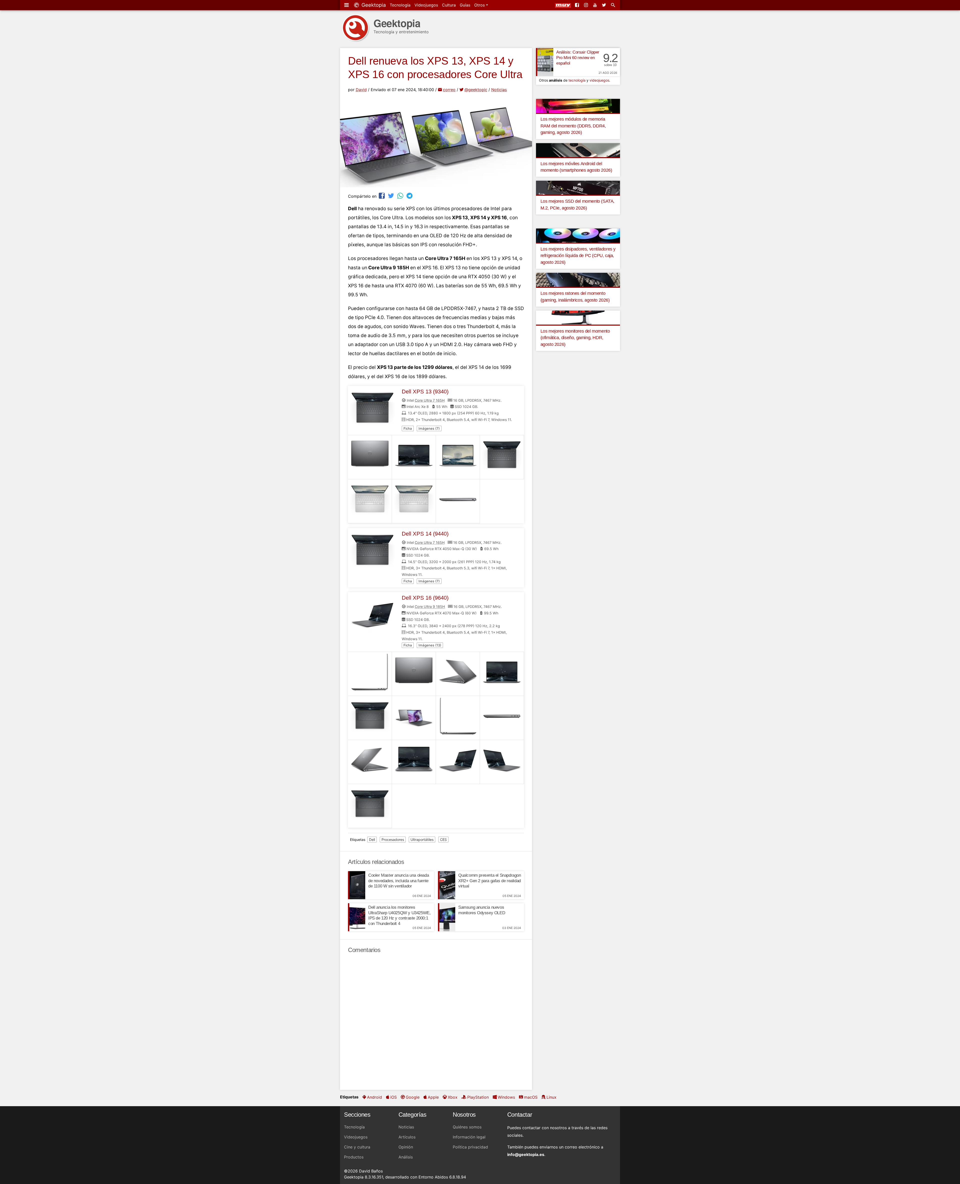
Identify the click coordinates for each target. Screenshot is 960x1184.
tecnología (577, 80)
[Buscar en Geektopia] (613, 5)
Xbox (453, 1097)
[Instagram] (586, 5)
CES (443, 839)
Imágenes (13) (429, 645)
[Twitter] (604, 5)
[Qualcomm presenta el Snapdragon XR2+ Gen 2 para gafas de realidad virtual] (446, 885)
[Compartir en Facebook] (382, 195)
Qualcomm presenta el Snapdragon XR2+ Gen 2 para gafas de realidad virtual (489, 881)
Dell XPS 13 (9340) (425, 391)
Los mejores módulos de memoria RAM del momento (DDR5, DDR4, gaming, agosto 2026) (573, 126)
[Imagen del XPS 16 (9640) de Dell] (370, 674)
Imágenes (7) (429, 428)
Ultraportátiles (422, 839)
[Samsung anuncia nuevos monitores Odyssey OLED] (446, 917)
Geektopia (373, 5)
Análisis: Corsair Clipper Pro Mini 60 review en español (577, 58)
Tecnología (400, 5)
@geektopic (475, 89)
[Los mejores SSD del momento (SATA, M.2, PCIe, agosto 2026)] (578, 187)
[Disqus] (436, 1021)
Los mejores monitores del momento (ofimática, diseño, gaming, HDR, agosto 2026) (575, 338)
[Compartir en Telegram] (410, 195)
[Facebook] (577, 5)
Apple (433, 1097)
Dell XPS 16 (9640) (425, 598)
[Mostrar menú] (347, 5)
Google (413, 1097)
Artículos (407, 1136)
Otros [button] (480, 5)
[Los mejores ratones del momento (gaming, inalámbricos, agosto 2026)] (578, 279)
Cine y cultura (357, 1146)
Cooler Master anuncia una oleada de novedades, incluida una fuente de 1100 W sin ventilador (398, 881)
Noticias (499, 89)
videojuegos (599, 80)
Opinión (405, 1146)
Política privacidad (470, 1146)
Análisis (405, 1156)
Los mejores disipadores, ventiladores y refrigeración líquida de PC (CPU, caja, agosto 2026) (578, 256)
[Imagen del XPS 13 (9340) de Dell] (370, 457)
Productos (354, 1156)
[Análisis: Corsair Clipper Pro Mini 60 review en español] (544, 62)
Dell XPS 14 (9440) (425, 534)
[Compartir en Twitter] (391, 195)
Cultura (449, 5)
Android (374, 1097)
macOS (531, 1097)
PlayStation (478, 1097)
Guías (465, 5)
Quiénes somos (467, 1126)
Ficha (408, 428)
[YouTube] (595, 5)
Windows (506, 1097)
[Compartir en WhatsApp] (400, 195)
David (361, 89)
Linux (551, 1097)
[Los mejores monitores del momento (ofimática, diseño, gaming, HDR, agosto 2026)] (578, 317)
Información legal (469, 1136)
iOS (393, 1097)
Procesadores (393, 839)
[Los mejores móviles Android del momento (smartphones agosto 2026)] (578, 149)
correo (449, 89)
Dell (372, 839)
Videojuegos (426, 5)
